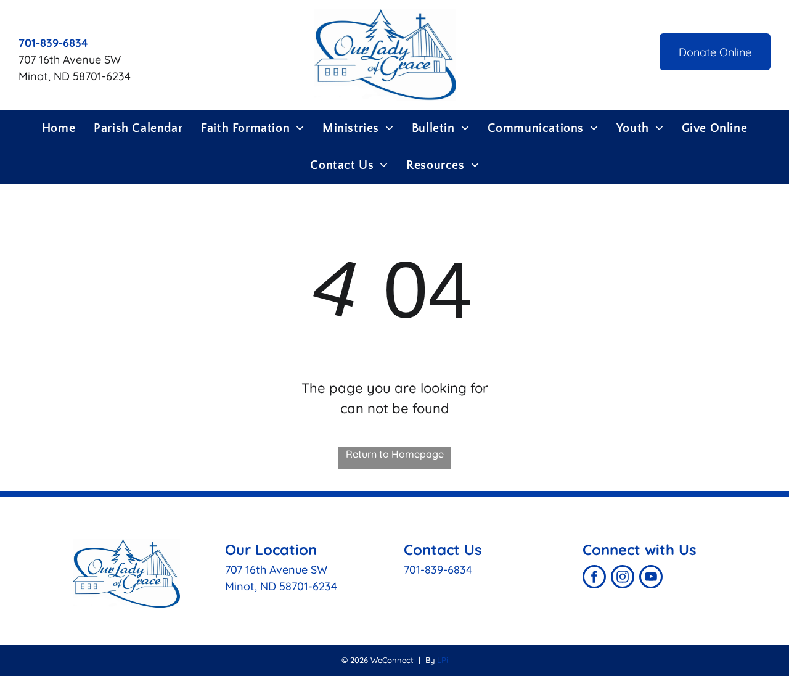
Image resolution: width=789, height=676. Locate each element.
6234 (325, 586)
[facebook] (594, 578)
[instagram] (622, 578)
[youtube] (651, 578)
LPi (442, 660)
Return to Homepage (395, 454)
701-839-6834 (438, 570)
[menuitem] (58, 128)
